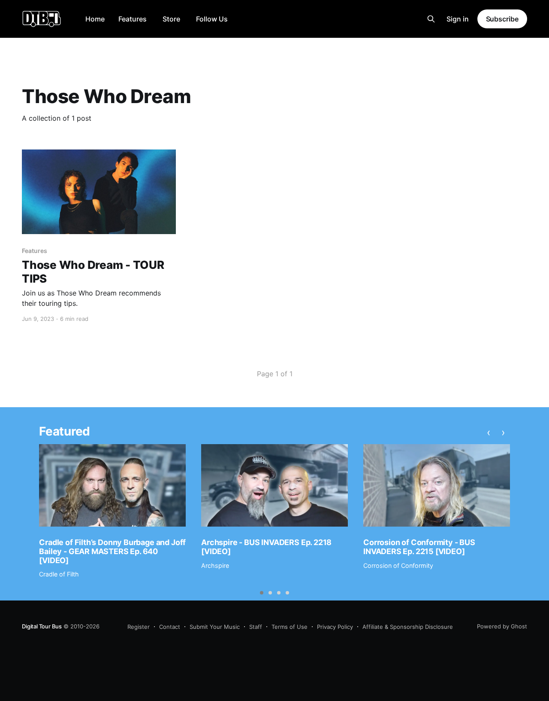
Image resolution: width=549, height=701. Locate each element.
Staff (255, 626)
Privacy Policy (335, 626)
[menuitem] (95, 19)
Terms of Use (289, 626)
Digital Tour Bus (42, 626)
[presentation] (489, 432)
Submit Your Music (215, 626)
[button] (261, 592)
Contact (169, 626)
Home (95, 19)
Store (171, 19)
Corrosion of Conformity (398, 565)
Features (132, 19)
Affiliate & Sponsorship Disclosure (407, 626)
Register (138, 626)
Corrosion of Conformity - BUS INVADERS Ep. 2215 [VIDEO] (419, 547)
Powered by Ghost (502, 626)
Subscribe (502, 19)
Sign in (457, 19)
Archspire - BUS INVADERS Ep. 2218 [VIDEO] (266, 547)
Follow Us (212, 19)
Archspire (215, 565)
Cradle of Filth (59, 574)
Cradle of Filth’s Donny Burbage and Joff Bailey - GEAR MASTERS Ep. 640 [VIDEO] (112, 551)
